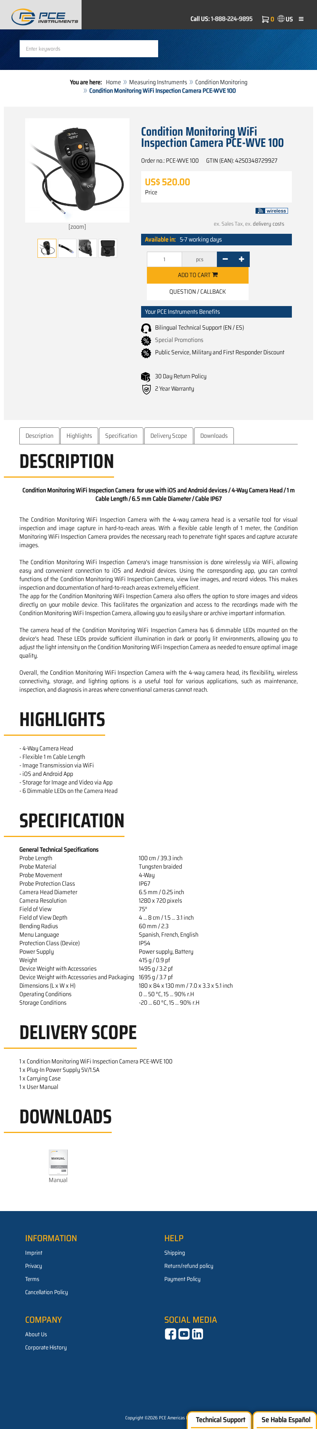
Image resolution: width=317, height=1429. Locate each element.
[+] (241, 259)
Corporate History (46, 1347)
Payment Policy (182, 1279)
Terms (32, 1279)
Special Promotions (179, 340)
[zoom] (77, 226)
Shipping (174, 1252)
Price (151, 192)
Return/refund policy (188, 1266)
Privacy (33, 1266)
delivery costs (268, 223)
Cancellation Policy (46, 1292)
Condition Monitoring (221, 82)
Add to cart (195, 275)
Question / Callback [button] (197, 291)
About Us (36, 1334)
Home (113, 82)
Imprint (34, 1252)
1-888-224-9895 (232, 19)
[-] (225, 259)
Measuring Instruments (158, 82)
